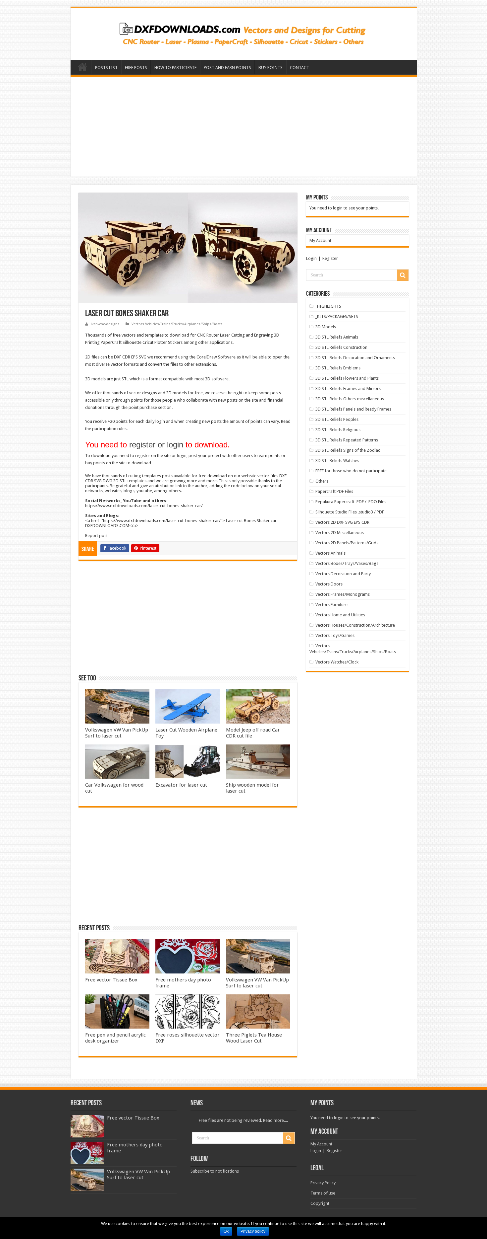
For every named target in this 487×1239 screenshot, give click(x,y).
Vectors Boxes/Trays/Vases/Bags (346, 563)
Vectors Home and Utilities (340, 614)
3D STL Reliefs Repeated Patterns (346, 439)
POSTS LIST (106, 67)
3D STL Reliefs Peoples (336, 419)
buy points (95, 462)
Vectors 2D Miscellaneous (339, 532)
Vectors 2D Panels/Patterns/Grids (346, 542)
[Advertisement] (244, 126)
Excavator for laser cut (181, 785)
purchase (148, 407)
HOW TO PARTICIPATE (175, 67)
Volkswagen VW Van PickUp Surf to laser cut (116, 733)
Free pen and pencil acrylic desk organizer (115, 1038)
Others (321, 481)
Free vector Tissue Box (111, 980)
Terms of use (322, 1193)
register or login (156, 444)
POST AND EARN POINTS (227, 67)
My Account (320, 240)
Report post (96, 535)
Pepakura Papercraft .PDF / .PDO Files (350, 501)
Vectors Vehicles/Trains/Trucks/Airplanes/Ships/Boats (177, 324)
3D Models (325, 326)
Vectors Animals (330, 553)
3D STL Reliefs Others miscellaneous (349, 398)
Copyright (319, 1203)
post (193, 455)
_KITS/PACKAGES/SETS (336, 316)
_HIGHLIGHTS (328, 306)
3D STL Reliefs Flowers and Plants (347, 378)
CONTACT (299, 67)
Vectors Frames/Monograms (342, 594)
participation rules (109, 428)
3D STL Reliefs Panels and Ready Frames (353, 409)
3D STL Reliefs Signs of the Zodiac (347, 450)
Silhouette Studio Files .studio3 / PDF (349, 511)
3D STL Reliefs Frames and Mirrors (348, 388)
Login (311, 258)
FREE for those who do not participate (351, 470)
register (142, 455)
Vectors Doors (329, 583)
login (182, 455)
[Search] (402, 275)
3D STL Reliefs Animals (336, 337)
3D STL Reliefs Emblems (337, 367)
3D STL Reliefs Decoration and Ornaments (355, 357)
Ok (226, 1231)
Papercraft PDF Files (334, 491)
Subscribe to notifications (214, 1171)
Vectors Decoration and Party (343, 573)
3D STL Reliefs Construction (341, 347)
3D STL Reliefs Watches (337, 460)
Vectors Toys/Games (334, 635)
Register (330, 258)
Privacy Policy (323, 1182)
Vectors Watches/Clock (336, 661)
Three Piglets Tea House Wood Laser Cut (254, 1038)
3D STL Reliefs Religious (337, 429)
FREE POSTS (136, 67)
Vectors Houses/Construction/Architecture (355, 625)
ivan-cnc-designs (105, 324)
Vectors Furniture (331, 604)
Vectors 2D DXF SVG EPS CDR (342, 522)
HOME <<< (82, 67)
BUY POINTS (270, 67)
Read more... (275, 1120)
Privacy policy (253, 1231)
